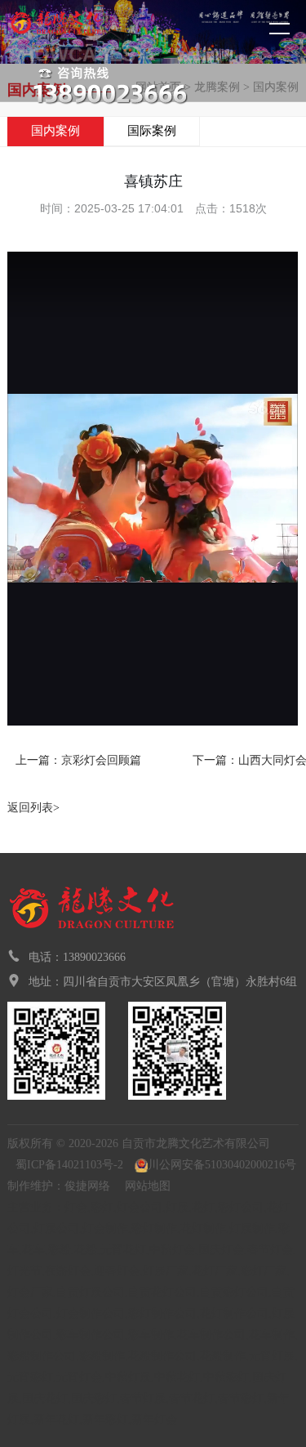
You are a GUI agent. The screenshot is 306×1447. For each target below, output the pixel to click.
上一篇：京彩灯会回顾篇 (78, 760)
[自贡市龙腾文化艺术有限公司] (85, 30)
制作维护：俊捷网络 (58, 1186)
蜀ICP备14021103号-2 (69, 1165)
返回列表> (33, 808)
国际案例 (151, 130)
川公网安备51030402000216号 (222, 1165)
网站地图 (148, 1186)
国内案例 (55, 130)
